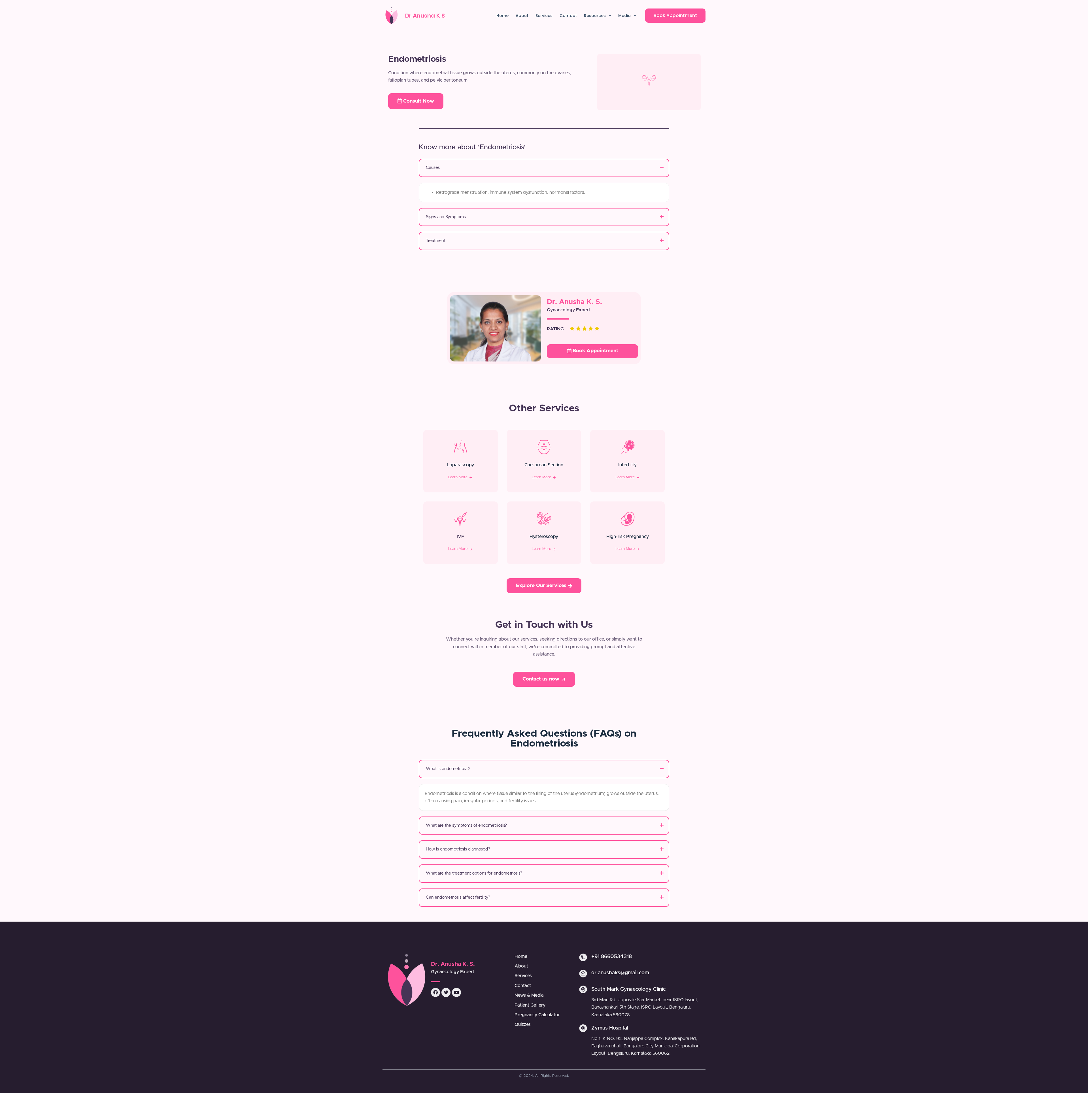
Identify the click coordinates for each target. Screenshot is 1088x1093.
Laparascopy (460, 465)
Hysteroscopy (544, 536)
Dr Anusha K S (425, 16)
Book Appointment (675, 15)
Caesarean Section (543, 465)
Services (544, 15)
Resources (595, 15)
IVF (460, 536)
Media (624, 15)
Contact (568, 15)
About (522, 15)
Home (502, 15)
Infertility (627, 465)
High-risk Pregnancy (627, 536)
